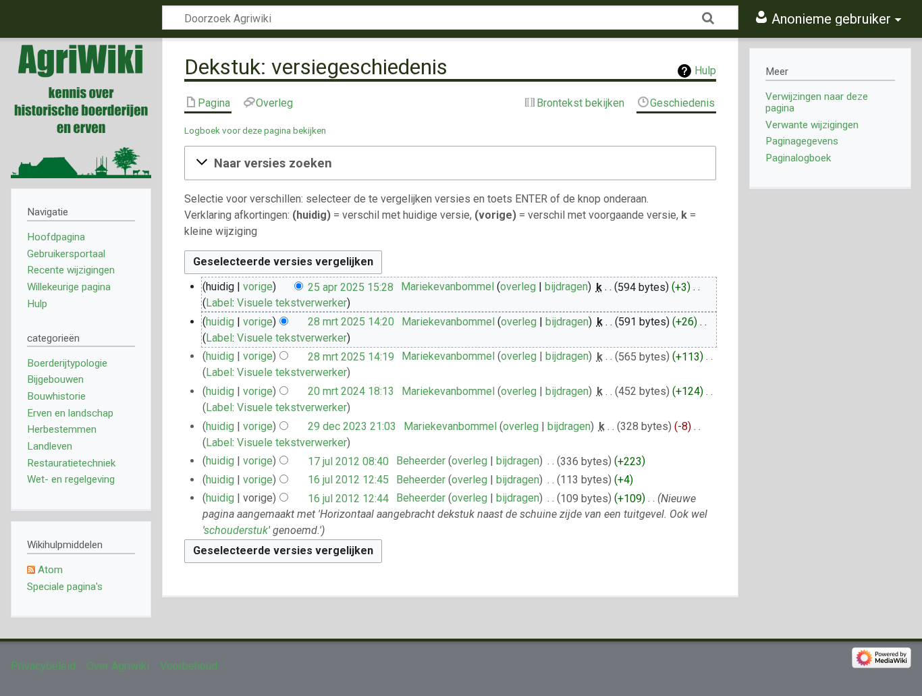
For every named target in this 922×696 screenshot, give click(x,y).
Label (219, 302)
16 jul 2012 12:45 (348, 479)
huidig (220, 321)
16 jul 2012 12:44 (348, 497)
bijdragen (566, 286)
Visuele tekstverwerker (292, 302)
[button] (450, 163)
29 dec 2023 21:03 (352, 426)
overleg (518, 286)
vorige (258, 286)
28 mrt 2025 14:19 (351, 356)
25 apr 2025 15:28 (351, 286)
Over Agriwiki (117, 666)
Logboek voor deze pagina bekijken (255, 131)
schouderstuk (236, 530)
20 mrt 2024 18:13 (351, 391)
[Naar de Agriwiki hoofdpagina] (81, 108)
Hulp (705, 70)
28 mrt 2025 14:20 (351, 321)
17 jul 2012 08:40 (348, 460)
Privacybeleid (43, 666)
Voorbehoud (188, 666)
